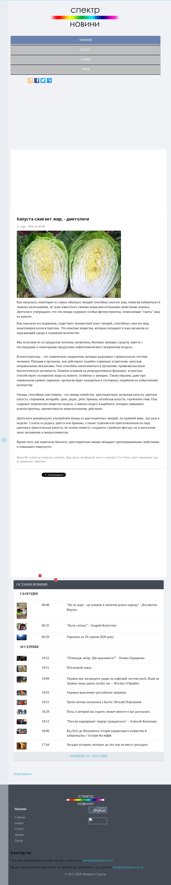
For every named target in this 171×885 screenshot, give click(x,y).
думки (85, 59)
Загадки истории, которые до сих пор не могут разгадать (107, 744)
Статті (19, 829)
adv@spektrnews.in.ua (98, 860)
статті (85, 49)
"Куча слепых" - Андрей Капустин (91, 625)
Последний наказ (79, 667)
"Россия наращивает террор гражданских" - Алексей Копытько (112, 721)
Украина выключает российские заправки (96, 692)
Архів (19, 840)
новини (85, 40)
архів (85, 69)
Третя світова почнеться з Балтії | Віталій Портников (104, 702)
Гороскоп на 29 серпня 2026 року (90, 637)
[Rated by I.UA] (98, 821)
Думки (19, 834)
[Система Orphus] (98, 809)
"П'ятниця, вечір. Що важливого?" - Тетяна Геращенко (106, 658)
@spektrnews (22, 774)
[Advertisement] (89, 116)
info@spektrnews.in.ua (128, 867)
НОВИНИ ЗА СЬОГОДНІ (88, 756)
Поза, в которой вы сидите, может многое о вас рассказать (108, 711)
